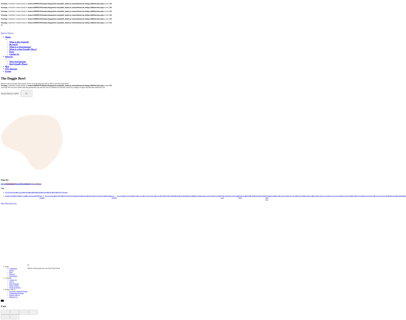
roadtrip (350, 196)
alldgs (36, 192)
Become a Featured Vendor (18, 291)
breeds (7, 196)
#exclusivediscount (11, 192)
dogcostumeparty (50, 196)
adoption (28, 192)
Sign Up (10, 33)
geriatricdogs (210, 196)
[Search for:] (11, 93)
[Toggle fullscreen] (23, 312)
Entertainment (10, 184)
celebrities (12, 196)
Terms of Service (15, 287)
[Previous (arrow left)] (5, 316)
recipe (316, 196)
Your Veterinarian (17, 61)
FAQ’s (11, 282)
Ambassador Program (16, 293)
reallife (312, 196)
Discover (9, 56)
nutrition (274, 196)
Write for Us (13, 297)
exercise (159, 196)
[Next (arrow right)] (14, 316)
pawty (279, 196)
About (8, 37)
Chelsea (18, 196)
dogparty (92, 196)
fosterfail (191, 196)
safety (355, 196)
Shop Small (13, 276)
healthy (249, 196)
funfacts (199, 196)
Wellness (38, 184)
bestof (56, 192)
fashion (172, 196)
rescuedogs (326, 196)
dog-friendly (42, 197)
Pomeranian (301, 196)
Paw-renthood (25, 184)
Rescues (12, 274)
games (204, 196)
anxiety (51, 192)
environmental (129, 196)
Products (33, 184)
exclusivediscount (151, 196)
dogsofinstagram (100, 196)
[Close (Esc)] (5, 312)
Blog (7, 66)
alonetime (46, 192)
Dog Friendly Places (18, 64)
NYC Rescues (11, 69)
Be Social (13, 44)
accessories (21, 192)
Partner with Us (14, 295)
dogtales (109, 196)
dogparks (86, 196)
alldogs (40, 192)
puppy (307, 196)
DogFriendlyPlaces (70, 196)
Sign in (3, 33)
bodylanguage (63, 192)
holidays (259, 196)
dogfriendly (60, 196)
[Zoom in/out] (33, 312)
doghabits (80, 196)
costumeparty (32, 196)
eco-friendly (114, 197)
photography (285, 196)
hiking (254, 196)
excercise (142, 196)
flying (183, 196)
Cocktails (24, 196)
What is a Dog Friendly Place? (23, 49)
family (164, 196)
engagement (121, 196)
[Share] (14, 312)
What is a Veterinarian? (20, 47)
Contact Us (14, 54)
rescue (320, 196)
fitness (179, 196)
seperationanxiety (382, 196)
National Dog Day (268, 198)
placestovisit (293, 196)
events (136, 196)
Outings (17, 184)
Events (8, 71)
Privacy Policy (14, 286)
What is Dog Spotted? (19, 42)
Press (11, 51)
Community (13, 268)
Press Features (14, 284)
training (395, 196)
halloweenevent (233, 196)
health (245, 196)
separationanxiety (370, 196)
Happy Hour (241, 197)
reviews (345, 196)
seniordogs (360, 196)
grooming (217, 196)
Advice (3, 184)
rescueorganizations (336, 196)
